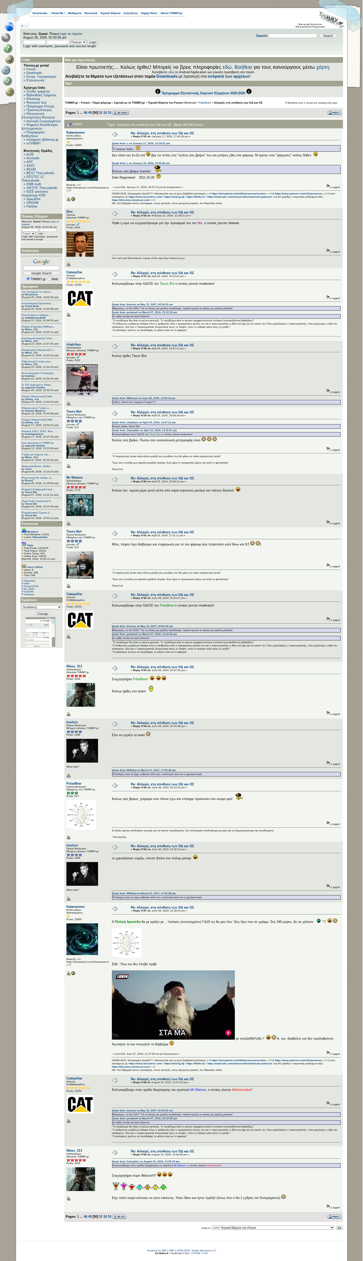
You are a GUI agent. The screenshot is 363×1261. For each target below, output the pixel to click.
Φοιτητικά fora (36, 102)
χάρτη (322, 67)
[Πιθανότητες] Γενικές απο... (37, 361)
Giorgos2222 (31, 586)
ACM (30, 154)
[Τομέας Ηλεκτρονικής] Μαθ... (37, 396)
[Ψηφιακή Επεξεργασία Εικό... (38, 489)
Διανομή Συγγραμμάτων (43, 121)
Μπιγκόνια (31, 294)
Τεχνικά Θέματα (110, 13)
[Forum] (6, 37)
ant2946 (29, 591)
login (63, 34)
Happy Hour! (149, 13)
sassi (28, 468)
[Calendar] (6, 70)
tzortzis (72, 722)
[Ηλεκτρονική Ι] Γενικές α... (36, 408)
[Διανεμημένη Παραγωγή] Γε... (38, 350)
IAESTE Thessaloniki (41, 188)
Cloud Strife (32, 306)
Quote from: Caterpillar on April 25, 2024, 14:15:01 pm (144, 430)
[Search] (10, 59)
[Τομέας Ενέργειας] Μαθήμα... (38, 326)
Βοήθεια (243, 67)
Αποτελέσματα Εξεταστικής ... (37, 303)
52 (105, 113)
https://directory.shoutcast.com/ (131, 200)
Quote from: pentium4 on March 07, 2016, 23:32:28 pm (144, 312)
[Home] (10, 27)
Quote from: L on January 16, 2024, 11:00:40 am (141, 163)
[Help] (8, 48)
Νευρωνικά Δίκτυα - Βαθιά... (36, 466)
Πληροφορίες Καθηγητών (33, 134)
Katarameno (75, 132)
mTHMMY (33, 143)
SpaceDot (33, 199)
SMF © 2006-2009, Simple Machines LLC (192, 1250)
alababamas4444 (35, 317)
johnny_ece (32, 399)
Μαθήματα (74, 13)
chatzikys (73, 344)
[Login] (8, 81)
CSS (205, 1253)
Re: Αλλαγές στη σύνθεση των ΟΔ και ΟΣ (162, 133)
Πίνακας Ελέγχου (34, 216)
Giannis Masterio (35, 410)
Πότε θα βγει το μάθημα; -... (37, 315)
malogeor (29, 594)
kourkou (30, 375)
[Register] (10, 92)
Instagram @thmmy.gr (42, 139)
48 (85, 113)
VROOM (32, 203)
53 (109, 113)
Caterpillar (74, 272)
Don (69, 211)
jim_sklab (29, 588)
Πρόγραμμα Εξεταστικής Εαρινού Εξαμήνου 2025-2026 (203, 93)
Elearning (33, 99)
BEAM (31, 169)
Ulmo (27, 583)
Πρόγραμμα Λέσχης (40, 106)
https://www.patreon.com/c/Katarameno (298, 193)
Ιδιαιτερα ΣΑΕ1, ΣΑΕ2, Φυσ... (38, 431)
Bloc (187, 1253)
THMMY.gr (71, 102)
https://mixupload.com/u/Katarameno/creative (239, 193)
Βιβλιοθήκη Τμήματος (41, 95)
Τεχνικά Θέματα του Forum (165, 102)
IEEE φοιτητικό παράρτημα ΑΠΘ (34, 193)
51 (100, 113)
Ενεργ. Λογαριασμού (41, 76)
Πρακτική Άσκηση (39, 110)
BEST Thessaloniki (40, 173)
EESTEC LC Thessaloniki (32, 178)
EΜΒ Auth (33, 184)
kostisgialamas (34, 434)
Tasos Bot (31, 492)
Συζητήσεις (130, 13)
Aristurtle (32, 158)
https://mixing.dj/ (174, 196)
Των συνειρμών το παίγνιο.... (37, 291)
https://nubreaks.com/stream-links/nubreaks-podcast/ (239, 196)
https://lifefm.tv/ (196, 196)
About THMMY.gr (171, 13)
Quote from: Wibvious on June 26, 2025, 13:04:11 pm (143, 398)
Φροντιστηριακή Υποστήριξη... (38, 373)
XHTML (196, 1253)
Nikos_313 (31, 329)
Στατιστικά (29, 524)
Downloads (40, 13)
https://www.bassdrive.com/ (145, 196)
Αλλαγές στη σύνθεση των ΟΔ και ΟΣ (238, 102)
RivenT (29, 480)
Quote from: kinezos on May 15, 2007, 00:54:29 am (142, 304)
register (77, 34)
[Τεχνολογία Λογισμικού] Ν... (37, 501)
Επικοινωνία (35, 80)
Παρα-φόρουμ (102, 102)
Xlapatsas (29, 580)
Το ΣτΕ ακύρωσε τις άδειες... (37, 384)
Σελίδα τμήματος (38, 91)
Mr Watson (74, 477)
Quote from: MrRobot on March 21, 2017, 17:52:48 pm (144, 770)
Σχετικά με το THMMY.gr (129, 102)
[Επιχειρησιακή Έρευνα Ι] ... (36, 512)
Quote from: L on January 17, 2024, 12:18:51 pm (141, 143)
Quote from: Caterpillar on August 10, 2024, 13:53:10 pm (146, 1161)
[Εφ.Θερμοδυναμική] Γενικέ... (37, 338)
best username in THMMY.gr (37, 443)
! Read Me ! (57, 13)
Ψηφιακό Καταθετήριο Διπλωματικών (39, 126)
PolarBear (204, 102)
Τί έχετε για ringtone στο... (35, 454)
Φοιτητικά (90, 13)
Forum (31, 69)
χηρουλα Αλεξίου (35, 387)
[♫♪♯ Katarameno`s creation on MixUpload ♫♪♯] (73, 200)
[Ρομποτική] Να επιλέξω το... (37, 477)
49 (90, 113)
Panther (32, 206)
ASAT (30, 165)
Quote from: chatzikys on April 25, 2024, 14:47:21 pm (144, 422)
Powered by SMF (157, 1250)
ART (29, 162)
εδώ (227, 67)
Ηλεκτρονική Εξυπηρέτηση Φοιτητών (38, 115)
